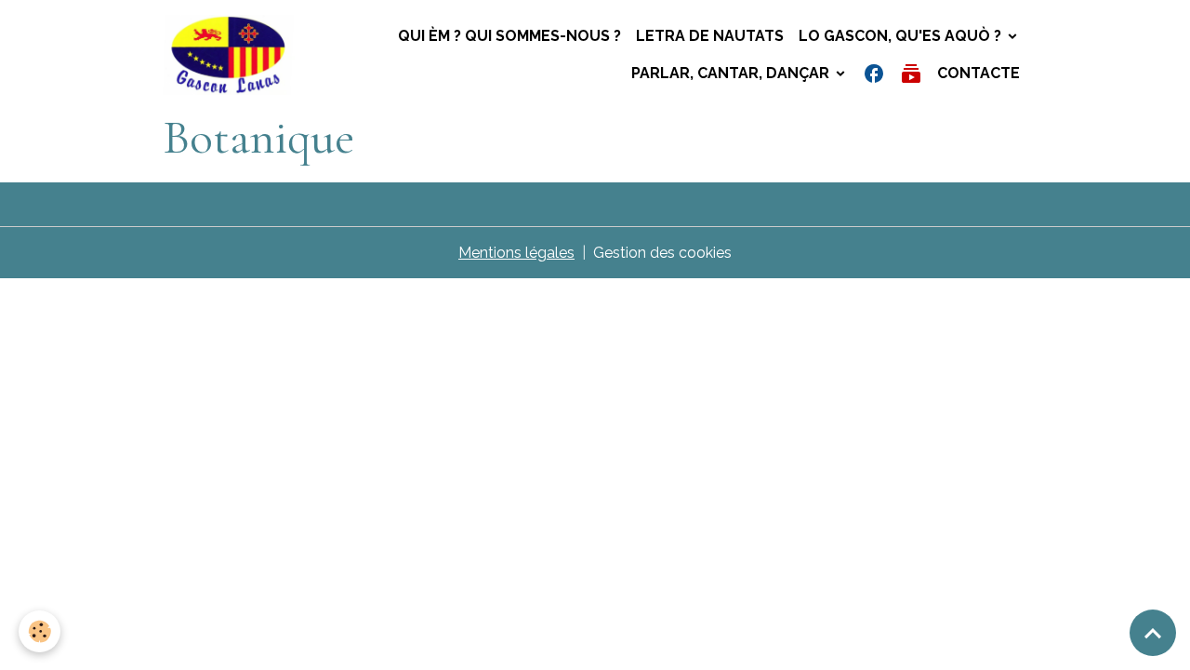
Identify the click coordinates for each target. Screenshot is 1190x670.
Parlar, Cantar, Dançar (732, 73)
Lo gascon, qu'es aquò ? (902, 36)
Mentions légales (516, 252)
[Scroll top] (1153, 633)
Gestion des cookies (662, 252)
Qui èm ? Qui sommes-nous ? (509, 36)
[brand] (229, 55)
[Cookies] (39, 631)
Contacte (978, 73)
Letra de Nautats (710, 36)
